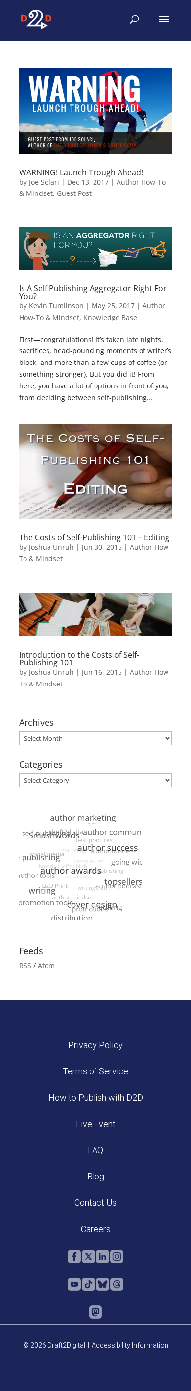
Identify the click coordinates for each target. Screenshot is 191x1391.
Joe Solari (44, 182)
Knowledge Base (110, 317)
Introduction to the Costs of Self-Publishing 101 (79, 658)
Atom (46, 965)
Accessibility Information (130, 1345)
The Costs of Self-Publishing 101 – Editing (94, 537)
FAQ (95, 1150)
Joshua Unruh (51, 547)
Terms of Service (95, 1071)
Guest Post (74, 193)
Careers (96, 1229)
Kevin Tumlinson (56, 305)
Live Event (96, 1124)
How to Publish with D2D (95, 1097)
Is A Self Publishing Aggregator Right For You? (93, 292)
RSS (25, 965)
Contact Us (95, 1203)
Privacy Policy (95, 1045)
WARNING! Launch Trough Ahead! (81, 172)
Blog (95, 1176)
